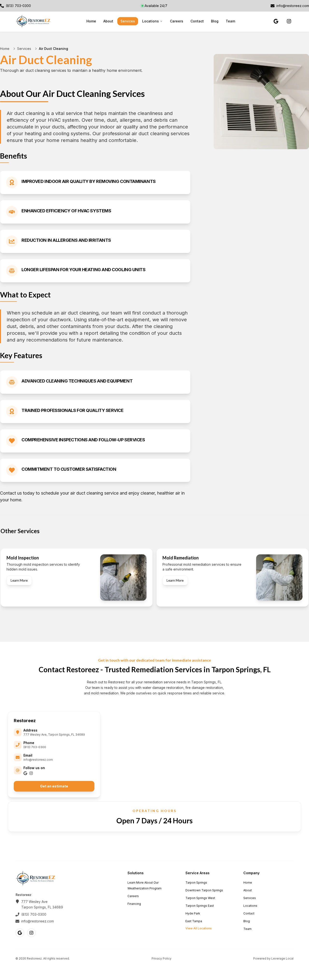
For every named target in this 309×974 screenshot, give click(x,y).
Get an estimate (54, 786)
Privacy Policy (161, 958)
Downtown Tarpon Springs (204, 890)
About (108, 21)
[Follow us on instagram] (289, 21)
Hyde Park (192, 913)
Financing (134, 904)
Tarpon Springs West (200, 898)
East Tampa (193, 921)
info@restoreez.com (38, 759)
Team (230, 21)
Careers (176, 21)
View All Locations (198, 928)
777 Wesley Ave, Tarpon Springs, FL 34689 (54, 734)
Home (91, 21)
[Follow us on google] (276, 21)
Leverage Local (282, 958)
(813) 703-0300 (34, 747)
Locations (150, 21)
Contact (197, 21)
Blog (214, 21)
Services (127, 21)
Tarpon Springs (196, 882)
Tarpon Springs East (199, 905)
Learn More (19, 580)
